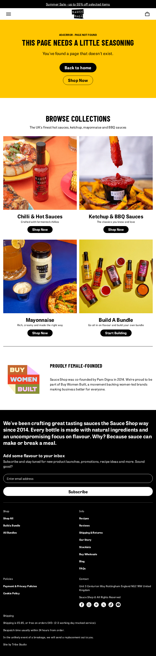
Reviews (84, 525)
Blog (82, 561)
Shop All (8, 518)
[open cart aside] (147, 14)
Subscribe (78, 491)
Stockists (85, 547)
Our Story (85, 539)
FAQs (82, 568)
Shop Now (78, 80)
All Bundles (10, 532)
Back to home (78, 67)
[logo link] (78, 14)
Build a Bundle (11, 525)
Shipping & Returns (91, 532)
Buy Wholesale (88, 554)
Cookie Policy (11, 593)
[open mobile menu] (8, 14)
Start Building (116, 333)
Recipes (84, 518)
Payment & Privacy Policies (20, 586)
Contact (84, 578)
